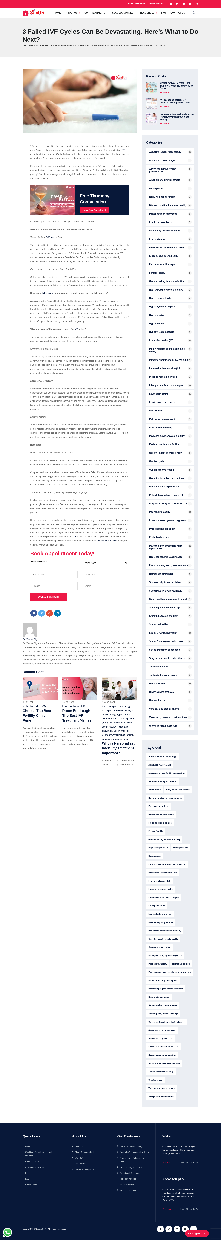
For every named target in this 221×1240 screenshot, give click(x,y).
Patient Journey (32, 1161)
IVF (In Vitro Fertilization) (131, 1146)
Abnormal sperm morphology (116, 706)
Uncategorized (157, 683)
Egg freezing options (160, 222)
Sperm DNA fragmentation (163, 633)
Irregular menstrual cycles (163, 377)
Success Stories (122, 12)
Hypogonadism (157, 315)
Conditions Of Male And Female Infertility (39, 1154)
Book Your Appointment (94, 210)
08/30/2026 (164, 92)
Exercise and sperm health (163, 256)
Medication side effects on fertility (166, 436)
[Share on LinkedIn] (57, 613)
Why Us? (79, 1158)
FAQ (163, 12)
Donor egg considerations (163, 213)
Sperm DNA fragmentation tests (117, 735)
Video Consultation (136, 4)
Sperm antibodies (122, 730)
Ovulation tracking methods (164, 486)
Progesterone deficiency (162, 529)
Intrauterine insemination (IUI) (162, 872)
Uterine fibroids (157, 700)
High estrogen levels (160, 298)
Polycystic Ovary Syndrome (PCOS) (165, 955)
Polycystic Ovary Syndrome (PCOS (168, 503)
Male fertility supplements (162, 419)
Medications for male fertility (164, 444)
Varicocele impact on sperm (115, 739)
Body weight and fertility (162, 197)
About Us (71, 12)
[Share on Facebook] (33, 613)
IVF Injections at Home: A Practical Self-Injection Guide (175, 101)
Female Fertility (157, 273)
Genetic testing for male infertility (166, 281)
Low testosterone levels (162, 402)
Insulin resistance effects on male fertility (167, 350)
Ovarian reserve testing (161, 469)
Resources (147, 12)
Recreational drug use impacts (165, 557)
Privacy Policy (31, 1185)
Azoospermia (108, 710)
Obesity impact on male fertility (165, 453)
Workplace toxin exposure (163, 725)
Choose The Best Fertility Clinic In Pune (37, 715)
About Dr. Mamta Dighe (85, 1152)
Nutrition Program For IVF (131, 1167)
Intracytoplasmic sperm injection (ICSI (169, 360)
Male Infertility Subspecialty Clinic (132, 1160)
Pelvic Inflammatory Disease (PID (166, 495)
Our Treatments (94, 12)
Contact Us (177, 12)
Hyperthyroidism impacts (162, 306)
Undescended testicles (161, 692)
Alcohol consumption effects (164, 180)
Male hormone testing (160, 427)
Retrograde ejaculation (161, 574)
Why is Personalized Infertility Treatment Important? (119, 748)
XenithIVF (42, 1229)
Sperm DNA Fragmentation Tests (134, 1152)
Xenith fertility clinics (108, 540)
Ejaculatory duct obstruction (164, 230)
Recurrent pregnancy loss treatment (168, 565)
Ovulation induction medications (166, 478)
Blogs (27, 1173)
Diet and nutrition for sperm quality (167, 205)
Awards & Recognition (84, 1170)
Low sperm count (117, 722)
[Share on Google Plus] (49, 613)
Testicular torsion (158, 666)
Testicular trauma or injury (163, 675)
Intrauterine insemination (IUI (164, 368)
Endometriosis (157, 239)
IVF (123, 150)
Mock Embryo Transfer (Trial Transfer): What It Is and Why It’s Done (176, 86)
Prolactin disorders (159, 537)
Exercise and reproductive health (166, 247)
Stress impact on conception (164, 649)
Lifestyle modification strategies (166, 385)
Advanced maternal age (162, 160)
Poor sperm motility (159, 512)
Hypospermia (123, 714)
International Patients (34, 1167)
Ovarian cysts (156, 461)
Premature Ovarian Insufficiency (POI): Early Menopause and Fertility (177, 117)
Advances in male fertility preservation (162, 170)
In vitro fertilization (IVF (161, 340)
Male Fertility (155, 410)
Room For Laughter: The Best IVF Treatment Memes (79, 715)
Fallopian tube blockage (162, 264)
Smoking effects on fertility (163, 616)
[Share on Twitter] (41, 613)
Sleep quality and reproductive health (169, 599)
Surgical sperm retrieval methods (166, 658)
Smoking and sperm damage (164, 607)
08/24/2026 (164, 123)
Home (57, 12)
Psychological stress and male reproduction (165, 547)
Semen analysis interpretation (165, 582)
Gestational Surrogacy (129, 1173)
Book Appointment (197, 1233)
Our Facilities (80, 1164)
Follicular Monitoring (128, 1179)
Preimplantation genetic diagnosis (167, 520)
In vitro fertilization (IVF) (34, 706)
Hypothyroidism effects (161, 332)
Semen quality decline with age (165, 590)
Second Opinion (156, 4)
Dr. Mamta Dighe (31, 639)
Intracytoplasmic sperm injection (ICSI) (166, 864)
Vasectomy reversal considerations (168, 717)
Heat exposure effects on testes (166, 289)
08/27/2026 (164, 107)
